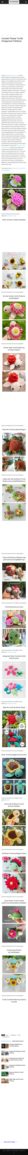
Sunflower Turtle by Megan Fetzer (14, 853)
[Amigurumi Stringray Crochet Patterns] (5, 1053)
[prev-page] (2, 1086)
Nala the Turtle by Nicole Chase (14, 707)
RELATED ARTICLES (6, 1041)
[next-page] (5, 1086)
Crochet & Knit (8, 35)
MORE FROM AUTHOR (17, 1041)
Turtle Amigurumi (5, 1036)
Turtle (19, 1035)
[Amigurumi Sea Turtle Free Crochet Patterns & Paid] (5, 1059)
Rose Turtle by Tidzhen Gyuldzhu (14, 220)
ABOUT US (9, 1150)
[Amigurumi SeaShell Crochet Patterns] (5, 1066)
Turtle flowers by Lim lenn (14, 607)
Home (2, 35)
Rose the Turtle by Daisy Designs (14, 429)
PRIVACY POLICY (15, 1150)
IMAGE (7, 800)
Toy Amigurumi (13, 1035)
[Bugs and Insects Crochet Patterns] (5, 1073)
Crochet (14, 35)
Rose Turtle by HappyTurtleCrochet (14, 755)
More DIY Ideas (9, 1142)
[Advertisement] (14, 19)
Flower (7, 1035)
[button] (2, 2)
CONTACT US (22, 1150)
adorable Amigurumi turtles (12, 75)
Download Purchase (10, 215)
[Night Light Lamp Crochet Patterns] (5, 1080)
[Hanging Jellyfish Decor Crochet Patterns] (5, 1046)
